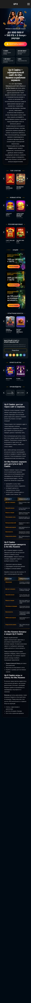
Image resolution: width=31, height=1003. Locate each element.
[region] (15, 183)
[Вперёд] (27, 178)
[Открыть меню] (28, 4)
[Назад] (3, 178)
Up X (15, 4)
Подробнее (15, 350)
